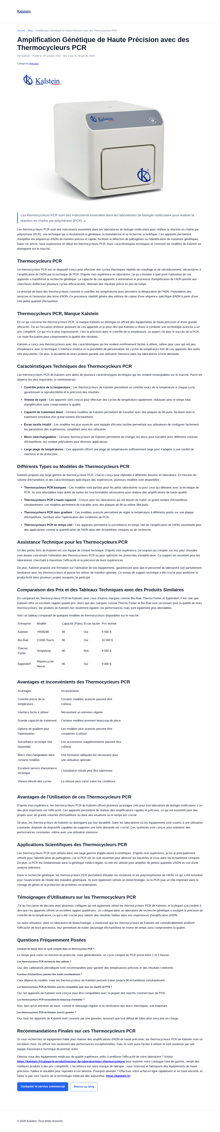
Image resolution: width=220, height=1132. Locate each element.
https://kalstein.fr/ (118, 1076)
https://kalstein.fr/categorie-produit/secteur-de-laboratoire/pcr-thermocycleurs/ (71, 1061)
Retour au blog (84, 1086)
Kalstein (24, 11)
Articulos (34, 63)
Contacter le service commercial (43, 1086)
